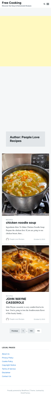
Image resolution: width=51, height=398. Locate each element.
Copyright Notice (9, 365)
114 (31, 331)
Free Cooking (11, 3)
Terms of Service (9, 369)
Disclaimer (6, 372)
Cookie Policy (7, 361)
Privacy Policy (7, 358)
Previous (15, 331)
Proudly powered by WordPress (18, 390)
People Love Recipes (17, 239)
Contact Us (6, 376)
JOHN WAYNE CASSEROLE (16, 300)
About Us (5, 354)
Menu (48, 4)
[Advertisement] (25, 41)
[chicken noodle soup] (25, 185)
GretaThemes (25, 393)
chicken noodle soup (21, 222)
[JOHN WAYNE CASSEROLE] (25, 268)
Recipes (9, 220)
